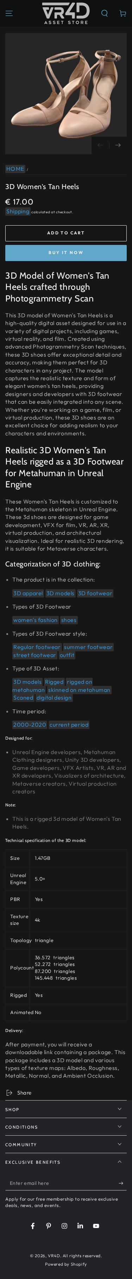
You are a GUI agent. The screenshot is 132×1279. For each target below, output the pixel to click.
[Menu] (9, 13)
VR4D (54, 1255)
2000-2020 (29, 724)
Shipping (18, 211)
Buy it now (66, 252)
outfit (67, 654)
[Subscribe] (123, 1183)
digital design (54, 697)
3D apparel (28, 593)
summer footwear (88, 646)
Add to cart (66, 232)
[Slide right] (118, 145)
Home (15, 168)
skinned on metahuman (79, 689)
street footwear (34, 654)
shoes (69, 619)
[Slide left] (100, 145)
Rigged (54, 681)
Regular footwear (37, 646)
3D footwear (95, 593)
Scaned (23, 697)
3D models (60, 593)
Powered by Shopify (66, 1264)
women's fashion (35, 619)
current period (69, 724)
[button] (104, 13)
